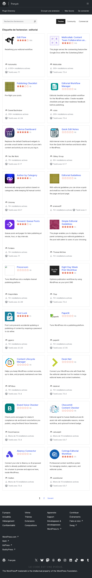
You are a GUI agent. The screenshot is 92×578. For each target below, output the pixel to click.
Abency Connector (26, 451)
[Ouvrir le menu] (88, 3)
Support (50, 517)
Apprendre (51, 512)
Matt (5, 541)
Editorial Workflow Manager (71, 84)
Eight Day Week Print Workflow (70, 268)
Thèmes (28, 517)
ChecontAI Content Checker (70, 406)
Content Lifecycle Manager (26, 360)
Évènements (75, 517)
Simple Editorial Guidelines (69, 222)
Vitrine (27, 512)
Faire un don (76, 521)
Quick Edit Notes (70, 129)
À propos (6, 512)
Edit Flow (21, 37)
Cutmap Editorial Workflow (70, 452)
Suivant (50, 498)
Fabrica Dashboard (26, 129)
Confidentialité (8, 525)
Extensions (29, 521)
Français (11, 560)
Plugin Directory (8, 11)
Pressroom (22, 267)
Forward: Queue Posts (28, 221)
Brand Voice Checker (27, 405)
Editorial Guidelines (71, 175)
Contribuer (74, 512)
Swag (73, 525)
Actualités (6, 517)
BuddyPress (8, 549)
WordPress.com (10, 537)
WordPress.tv (54, 529)
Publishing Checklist (27, 83)
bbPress (7, 545)
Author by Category (27, 175)
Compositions (31, 525)
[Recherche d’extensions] (34, 21)
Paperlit (65, 313)
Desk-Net (67, 359)
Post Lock (22, 313)
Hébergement (8, 521)
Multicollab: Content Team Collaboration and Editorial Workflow (74, 39)
